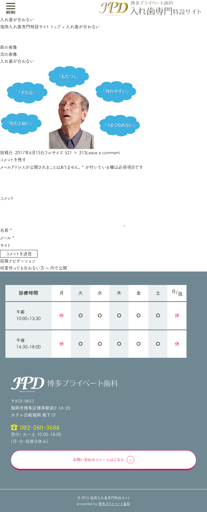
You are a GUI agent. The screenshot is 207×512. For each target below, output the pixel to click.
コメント (7, 198)
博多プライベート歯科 (114, 504)
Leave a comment (103, 152)
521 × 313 (75, 152)
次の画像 (8, 54)
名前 (6, 230)
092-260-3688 (40, 427)
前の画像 (8, 47)
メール (7, 238)
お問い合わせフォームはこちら (98, 460)
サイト (5, 245)
